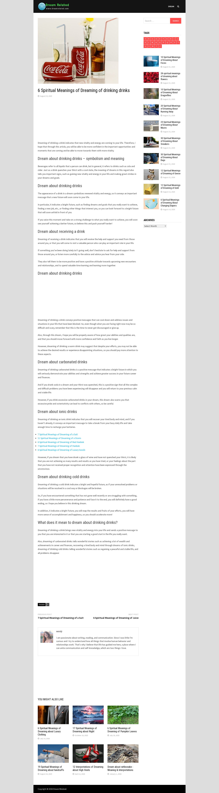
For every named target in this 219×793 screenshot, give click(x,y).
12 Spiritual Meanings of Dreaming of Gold (170, 186)
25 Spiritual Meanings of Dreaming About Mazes (170, 125)
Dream (171, 6)
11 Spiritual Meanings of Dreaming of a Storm (59, 438)
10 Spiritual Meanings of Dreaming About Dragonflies (170, 92)
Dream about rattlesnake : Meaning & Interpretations (120, 768)
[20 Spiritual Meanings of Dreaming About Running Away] (151, 106)
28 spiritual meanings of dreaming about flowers (170, 76)
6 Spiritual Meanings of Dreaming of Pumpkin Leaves (122, 730)
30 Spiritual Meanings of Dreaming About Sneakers (170, 141)
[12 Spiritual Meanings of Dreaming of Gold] (151, 185)
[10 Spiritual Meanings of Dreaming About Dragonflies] (151, 89)
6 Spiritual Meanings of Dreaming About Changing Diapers (170, 202)
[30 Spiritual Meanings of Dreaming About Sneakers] (151, 138)
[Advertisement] (88, 120)
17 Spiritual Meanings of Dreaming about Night (85, 730)
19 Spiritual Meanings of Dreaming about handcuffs (51, 768)
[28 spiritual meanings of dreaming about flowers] (151, 73)
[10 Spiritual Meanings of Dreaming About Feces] (151, 57)
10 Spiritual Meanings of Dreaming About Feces (170, 60)
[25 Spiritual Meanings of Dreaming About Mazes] (151, 122)
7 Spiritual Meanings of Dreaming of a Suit (58, 434)
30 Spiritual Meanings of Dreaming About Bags (170, 157)
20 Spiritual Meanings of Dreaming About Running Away (170, 108)
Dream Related (59, 789)
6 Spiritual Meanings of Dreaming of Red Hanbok (61, 442)
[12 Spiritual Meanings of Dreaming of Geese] (151, 170)
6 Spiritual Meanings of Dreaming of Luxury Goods (61, 449)
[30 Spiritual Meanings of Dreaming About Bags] (151, 154)
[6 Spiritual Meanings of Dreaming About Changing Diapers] (151, 200)
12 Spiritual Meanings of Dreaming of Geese (170, 172)
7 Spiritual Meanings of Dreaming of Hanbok (59, 445)
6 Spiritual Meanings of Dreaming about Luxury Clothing (49, 731)
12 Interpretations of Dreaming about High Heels (88, 768)
